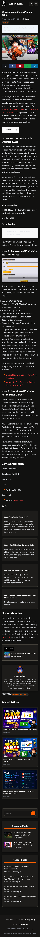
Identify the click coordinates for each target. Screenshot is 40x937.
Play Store (18, 500)
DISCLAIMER (23, 924)
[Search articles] (31, 4)
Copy (12, 218)
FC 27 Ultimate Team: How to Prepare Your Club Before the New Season (18, 877)
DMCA (14, 924)
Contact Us (9, 919)
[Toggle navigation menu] (36, 4)
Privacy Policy (30, 919)
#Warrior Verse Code (19, 694)
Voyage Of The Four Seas (13, 109)
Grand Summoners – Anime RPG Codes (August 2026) (23, 843)
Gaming (5, 22)
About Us (19, 919)
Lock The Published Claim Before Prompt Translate (17, 867)
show (14, 130)
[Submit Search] (33, 813)
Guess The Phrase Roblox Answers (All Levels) (20, 730)
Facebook (6, 637)
